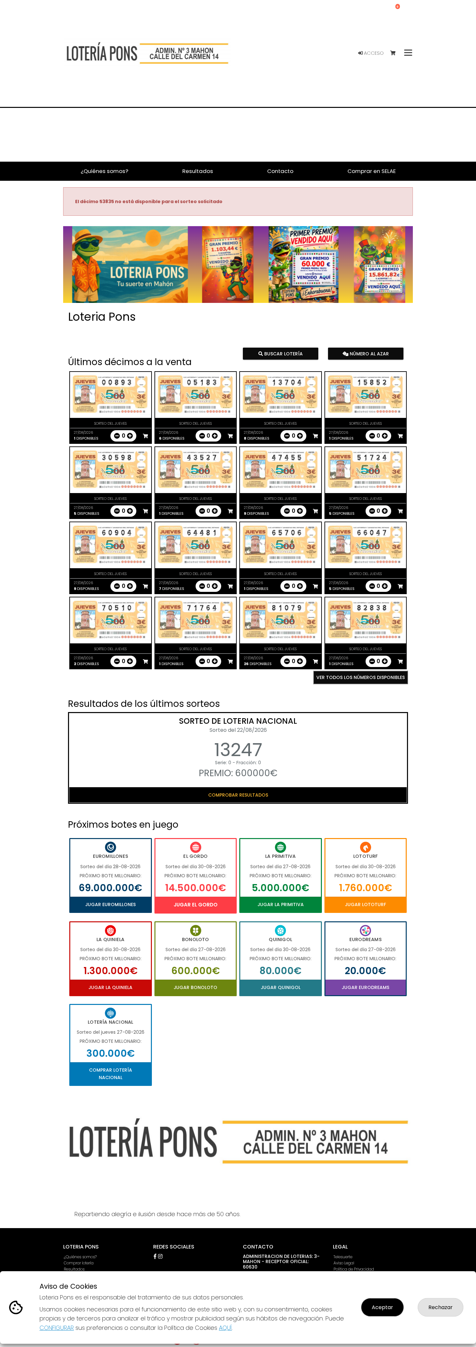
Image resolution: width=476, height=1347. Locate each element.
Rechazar (440, 1307)
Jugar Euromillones (110, 904)
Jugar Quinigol (280, 987)
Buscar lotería (283, 353)
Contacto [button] (280, 171)
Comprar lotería (79, 1263)
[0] (396, 53)
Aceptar (382, 1307)
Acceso (373, 53)
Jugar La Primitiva (280, 904)
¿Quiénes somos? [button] (104, 171)
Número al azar (368, 353)
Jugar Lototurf (365, 904)
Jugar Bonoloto (195, 987)
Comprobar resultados (238, 795)
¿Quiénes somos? (80, 1257)
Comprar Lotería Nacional (110, 1073)
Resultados (74, 1269)
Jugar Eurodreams (365, 987)
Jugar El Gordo (196, 904)
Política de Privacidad (354, 1269)
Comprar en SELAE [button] (371, 171)
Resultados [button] (197, 171)
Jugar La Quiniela (110, 987)
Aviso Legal (344, 1263)
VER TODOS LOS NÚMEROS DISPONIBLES (360, 677)
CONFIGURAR (57, 1328)
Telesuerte (343, 1257)
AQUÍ (225, 1328)
